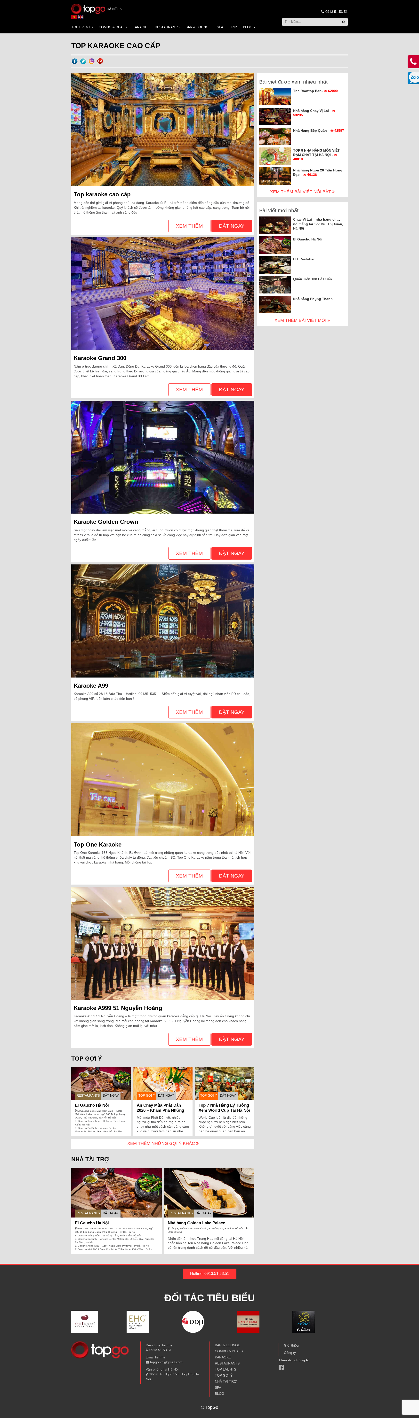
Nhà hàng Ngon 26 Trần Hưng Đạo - (317, 172)
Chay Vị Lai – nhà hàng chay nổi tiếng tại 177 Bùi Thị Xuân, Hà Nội (318, 223)
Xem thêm (189, 226)
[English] (81, 17)
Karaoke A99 (91, 685)
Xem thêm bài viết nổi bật (301, 191)
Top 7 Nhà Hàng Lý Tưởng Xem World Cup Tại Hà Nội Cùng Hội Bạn (224, 1110)
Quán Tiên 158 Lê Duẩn (312, 279)
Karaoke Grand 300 (100, 358)
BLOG (247, 27)
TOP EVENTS (82, 27)
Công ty (290, 1353)
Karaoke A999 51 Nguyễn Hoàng (118, 1008)
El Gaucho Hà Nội (92, 1105)
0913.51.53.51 (336, 12)
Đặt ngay (231, 226)
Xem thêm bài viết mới (301, 320)
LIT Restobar (303, 259)
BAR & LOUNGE (198, 27)
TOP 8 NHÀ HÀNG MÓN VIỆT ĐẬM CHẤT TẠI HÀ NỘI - (316, 154)
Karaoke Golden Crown (106, 521)
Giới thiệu (291, 1345)
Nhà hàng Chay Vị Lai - (312, 113)
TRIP (233, 27)
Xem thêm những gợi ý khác (161, 1143)
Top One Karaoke (97, 844)
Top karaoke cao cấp (102, 194)
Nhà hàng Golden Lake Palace (196, 1223)
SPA (220, 27)
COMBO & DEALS (113, 27)
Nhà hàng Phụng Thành (313, 299)
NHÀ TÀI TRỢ (226, 1381)
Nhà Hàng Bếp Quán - (318, 130)
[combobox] (115, 9)
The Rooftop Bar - (315, 91)
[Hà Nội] (88, 8)
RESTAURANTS (167, 27)
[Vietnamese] (74, 17)
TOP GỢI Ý (146, 1095)
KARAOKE (141, 27)
